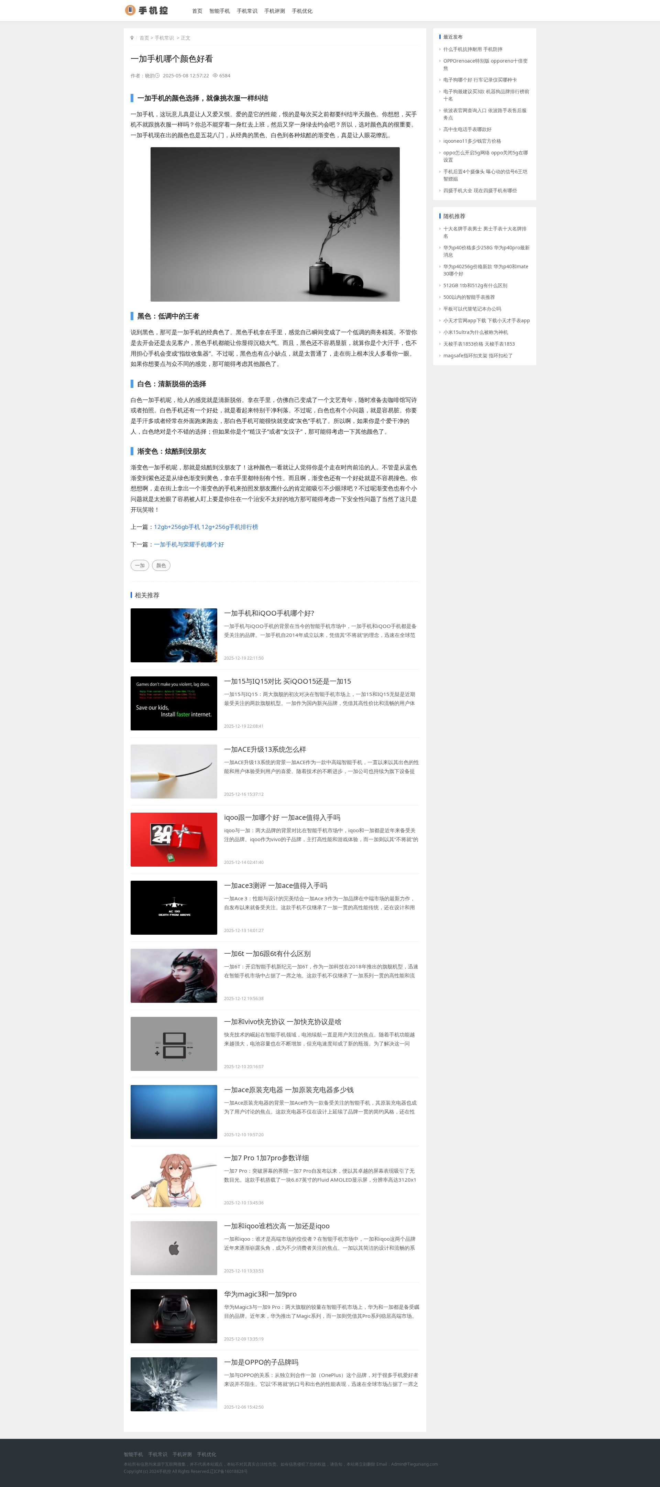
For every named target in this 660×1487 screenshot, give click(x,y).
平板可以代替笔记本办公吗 (472, 308)
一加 (140, 565)
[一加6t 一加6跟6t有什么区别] (174, 976)
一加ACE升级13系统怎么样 (265, 749)
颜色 (161, 565)
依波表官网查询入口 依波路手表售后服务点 (485, 114)
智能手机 (219, 10)
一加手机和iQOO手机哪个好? (269, 613)
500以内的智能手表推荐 (469, 297)
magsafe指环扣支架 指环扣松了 (478, 355)
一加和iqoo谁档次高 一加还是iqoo (277, 1225)
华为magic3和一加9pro (260, 1294)
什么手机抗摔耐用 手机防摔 (473, 49)
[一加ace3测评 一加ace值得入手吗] (174, 908)
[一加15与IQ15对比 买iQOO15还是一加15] (174, 703)
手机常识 (247, 10)
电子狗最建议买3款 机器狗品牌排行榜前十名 (486, 95)
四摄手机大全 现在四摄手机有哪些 (480, 190)
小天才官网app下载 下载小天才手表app (486, 320)
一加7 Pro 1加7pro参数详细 (266, 1157)
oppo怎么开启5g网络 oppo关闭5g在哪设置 (485, 156)
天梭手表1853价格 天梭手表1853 (479, 343)
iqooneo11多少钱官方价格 (472, 141)
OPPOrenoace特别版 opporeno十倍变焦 (485, 64)
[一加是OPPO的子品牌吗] (174, 1384)
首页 (197, 10)
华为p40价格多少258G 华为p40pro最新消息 (486, 251)
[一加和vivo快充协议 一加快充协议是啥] (174, 1044)
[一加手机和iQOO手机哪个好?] (174, 635)
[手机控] (149, 13)
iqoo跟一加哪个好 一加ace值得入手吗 (282, 817)
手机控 (165, 1471)
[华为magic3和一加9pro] (174, 1316)
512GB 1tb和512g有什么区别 (475, 285)
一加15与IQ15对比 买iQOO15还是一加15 (287, 681)
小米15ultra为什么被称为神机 (475, 332)
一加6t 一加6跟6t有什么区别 (267, 953)
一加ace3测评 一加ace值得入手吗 (275, 885)
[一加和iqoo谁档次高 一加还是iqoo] (174, 1248)
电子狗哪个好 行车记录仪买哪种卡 (480, 79)
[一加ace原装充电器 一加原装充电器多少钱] (174, 1112)
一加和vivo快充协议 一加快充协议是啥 (283, 1021)
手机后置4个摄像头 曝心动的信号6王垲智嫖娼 (485, 175)
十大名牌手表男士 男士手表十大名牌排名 (485, 232)
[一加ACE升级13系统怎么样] (174, 772)
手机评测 (274, 10)
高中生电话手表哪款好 (467, 129)
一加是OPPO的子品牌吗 (261, 1362)
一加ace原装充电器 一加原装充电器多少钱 (289, 1089)
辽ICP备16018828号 (229, 1471)
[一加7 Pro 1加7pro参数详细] (174, 1180)
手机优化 (302, 10)
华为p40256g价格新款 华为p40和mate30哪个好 (485, 270)
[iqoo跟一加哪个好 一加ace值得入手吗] (174, 840)
